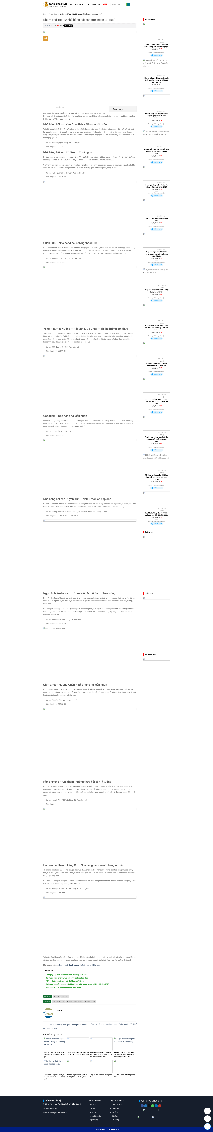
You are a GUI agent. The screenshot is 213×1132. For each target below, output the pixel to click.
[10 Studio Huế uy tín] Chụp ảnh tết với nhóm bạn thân (67, 978)
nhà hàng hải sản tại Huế (74, 1001)
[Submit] (128, 4)
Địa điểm (65, 996)
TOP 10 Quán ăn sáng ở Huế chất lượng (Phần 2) (65, 981)
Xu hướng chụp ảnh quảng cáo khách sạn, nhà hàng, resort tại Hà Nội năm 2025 (77, 984)
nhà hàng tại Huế (90, 1001)
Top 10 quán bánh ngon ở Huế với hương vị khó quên (80, 965)
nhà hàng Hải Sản (58, 1001)
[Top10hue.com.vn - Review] (55, 5)
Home (45, 14)
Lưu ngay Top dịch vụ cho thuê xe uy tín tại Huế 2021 (67, 975)
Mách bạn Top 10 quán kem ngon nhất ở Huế (63, 987)
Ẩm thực (54, 14)
